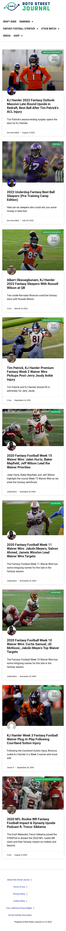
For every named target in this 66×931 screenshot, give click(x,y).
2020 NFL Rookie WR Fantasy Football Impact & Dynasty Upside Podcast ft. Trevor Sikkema (31, 823)
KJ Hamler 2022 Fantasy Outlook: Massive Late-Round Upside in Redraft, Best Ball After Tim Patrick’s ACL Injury (33, 106)
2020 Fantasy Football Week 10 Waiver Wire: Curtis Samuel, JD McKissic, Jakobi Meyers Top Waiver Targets (33, 646)
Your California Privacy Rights (19, 908)
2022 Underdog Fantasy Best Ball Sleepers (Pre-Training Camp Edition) (31, 196)
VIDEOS (7, 35)
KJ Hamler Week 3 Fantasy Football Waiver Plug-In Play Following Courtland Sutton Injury (32, 739)
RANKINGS (24, 21)
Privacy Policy (19, 894)
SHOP (16, 35)
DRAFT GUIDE (9, 21)
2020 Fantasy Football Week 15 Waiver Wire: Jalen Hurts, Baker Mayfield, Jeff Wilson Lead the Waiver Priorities (29, 461)
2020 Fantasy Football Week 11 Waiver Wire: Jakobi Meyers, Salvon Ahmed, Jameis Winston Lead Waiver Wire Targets (32, 550)
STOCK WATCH (48, 28)
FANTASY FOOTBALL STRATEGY (19, 28)
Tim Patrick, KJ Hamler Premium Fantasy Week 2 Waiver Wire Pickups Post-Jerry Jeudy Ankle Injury (30, 373)
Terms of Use (19, 887)
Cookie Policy (19, 901)
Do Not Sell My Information (20, 915)
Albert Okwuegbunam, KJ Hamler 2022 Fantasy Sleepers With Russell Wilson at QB (32, 283)
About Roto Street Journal (18, 880)
